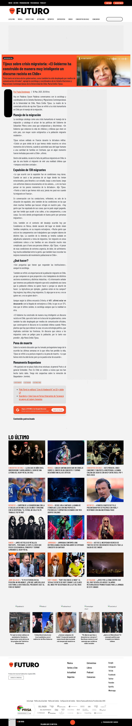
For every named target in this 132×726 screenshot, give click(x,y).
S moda (78, 715)
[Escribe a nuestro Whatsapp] (123, 10)
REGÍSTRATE (119, 3)
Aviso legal (30, 701)
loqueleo (87, 715)
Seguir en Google (58, 410)
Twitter (110, 678)
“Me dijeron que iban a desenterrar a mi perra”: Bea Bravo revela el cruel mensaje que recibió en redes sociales (89, 639)
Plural (61, 715)
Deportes (51, 19)
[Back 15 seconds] (67, 722)
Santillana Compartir (73, 706)
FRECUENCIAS (34, 3)
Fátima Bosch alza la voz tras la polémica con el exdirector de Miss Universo (42, 637)
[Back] (62, 722)
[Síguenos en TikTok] (106, 10)
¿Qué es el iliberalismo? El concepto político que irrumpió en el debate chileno (112, 638)
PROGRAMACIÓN (24, 3)
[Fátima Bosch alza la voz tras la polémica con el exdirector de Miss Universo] (42, 622)
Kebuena (103, 709)
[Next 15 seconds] (77, 722)
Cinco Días (70, 709)
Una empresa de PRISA (24, 708)
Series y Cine (30, 19)
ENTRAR (108, 3)
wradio (62, 709)
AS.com (89, 706)
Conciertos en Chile (82, 19)
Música (20, 19)
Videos (70, 19)
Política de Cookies (53, 701)
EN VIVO (15, 3)
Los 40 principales (52, 706)
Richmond (41, 715)
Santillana (62, 706)
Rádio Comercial (106, 715)
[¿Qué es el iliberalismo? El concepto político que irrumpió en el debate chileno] (112, 622)
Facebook (111, 674)
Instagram (112, 667)
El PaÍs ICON (70, 715)
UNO (56, 709)
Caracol (103, 706)
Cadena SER (82, 706)
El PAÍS (42, 706)
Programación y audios (110, 722)
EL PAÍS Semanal (83, 709)
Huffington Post (45, 709)
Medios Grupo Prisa (24, 713)
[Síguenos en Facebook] (109, 10)
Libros (89, 667)
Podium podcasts (41, 712)
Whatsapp (112, 690)
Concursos (96, 19)
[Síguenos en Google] (99, 10)
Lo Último (11, 19)
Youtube (111, 682)
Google (110, 663)
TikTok (110, 670)
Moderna (51, 715)
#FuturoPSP (18, 382)
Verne (90, 709)
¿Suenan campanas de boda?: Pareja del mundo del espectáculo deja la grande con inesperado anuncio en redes (66, 639)
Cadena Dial (96, 709)
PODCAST (43, 3)
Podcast (90, 672)
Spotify (111, 686)
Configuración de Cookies (67, 701)
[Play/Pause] (72, 722)
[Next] (82, 722)
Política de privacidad (40, 701)
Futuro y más (37, 382)
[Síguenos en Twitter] (113, 10)
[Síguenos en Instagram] (103, 10)
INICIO (10, 3)
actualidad (27, 382)
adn (95, 706)
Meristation (97, 715)
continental (78, 709)
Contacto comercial (16, 677)
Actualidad (40, 19)
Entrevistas (61, 19)
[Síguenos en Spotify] (119, 10)
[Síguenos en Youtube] (116, 10)
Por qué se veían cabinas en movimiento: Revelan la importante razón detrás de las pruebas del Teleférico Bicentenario (19, 639)
